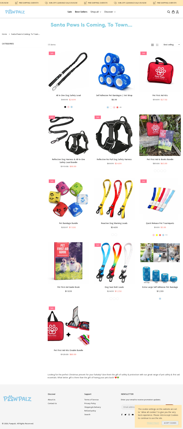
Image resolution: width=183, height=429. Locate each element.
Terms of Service (91, 399)
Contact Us (52, 403)
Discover (108, 11)
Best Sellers (81, 11)
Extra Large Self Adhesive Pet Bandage (160, 287)
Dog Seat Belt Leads (114, 287)
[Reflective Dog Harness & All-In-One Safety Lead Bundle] (68, 135)
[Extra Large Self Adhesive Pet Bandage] (160, 263)
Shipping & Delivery (92, 407)
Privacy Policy (90, 403)
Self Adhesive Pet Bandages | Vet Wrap (114, 95)
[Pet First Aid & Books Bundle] (160, 135)
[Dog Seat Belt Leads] (114, 263)
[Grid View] (152, 44)
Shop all (95, 11)
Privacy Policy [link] (153, 423)
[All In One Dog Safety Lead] (68, 71)
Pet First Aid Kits (160, 95)
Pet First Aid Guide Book (68, 287)
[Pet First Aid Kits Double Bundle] (68, 326)
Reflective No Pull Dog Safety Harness (114, 159)
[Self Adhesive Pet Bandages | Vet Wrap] (114, 71)
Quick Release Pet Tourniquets (160, 223)
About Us (51, 399)
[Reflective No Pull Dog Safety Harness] (114, 135)
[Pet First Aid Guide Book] (68, 263)
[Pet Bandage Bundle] (68, 199)
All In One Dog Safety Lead (68, 95)
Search (87, 414)
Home (4, 34)
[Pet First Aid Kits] (160, 71)
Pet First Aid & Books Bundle (160, 159)
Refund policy (90, 410)
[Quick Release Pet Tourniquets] (160, 199)
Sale (70, 11)
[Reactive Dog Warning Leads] (114, 199)
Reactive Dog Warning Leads (114, 223)
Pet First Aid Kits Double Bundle (68, 350)
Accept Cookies (170, 423)
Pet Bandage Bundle (68, 223)
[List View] (157, 44)
